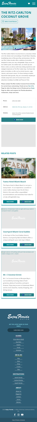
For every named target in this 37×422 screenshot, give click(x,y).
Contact (18, 397)
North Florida (18, 377)
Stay (18, 369)
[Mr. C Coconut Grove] (18, 261)
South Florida (18, 383)
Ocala (18, 347)
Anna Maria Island (18, 339)
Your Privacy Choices (18, 420)
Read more (12, 202)
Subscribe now (18, 330)
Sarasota (18, 350)
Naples (19, 345)
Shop (18, 364)
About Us (18, 391)
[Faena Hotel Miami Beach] (18, 168)
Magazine (18, 394)
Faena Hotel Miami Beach (14, 181)
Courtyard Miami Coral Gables (16, 232)
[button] (15, 48)
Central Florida (18, 380)
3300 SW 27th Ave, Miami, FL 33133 (22, 107)
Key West (18, 342)
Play (18, 358)
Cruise (18, 366)
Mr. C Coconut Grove (12, 275)
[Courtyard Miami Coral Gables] (18, 218)
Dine (18, 361)
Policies (18, 402)
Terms (18, 399)
